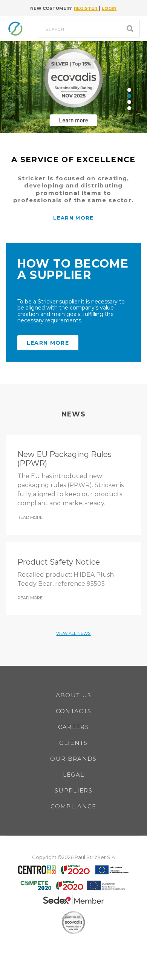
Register (86, 8)
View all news (73, 633)
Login (109, 8)
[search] (131, 28)
